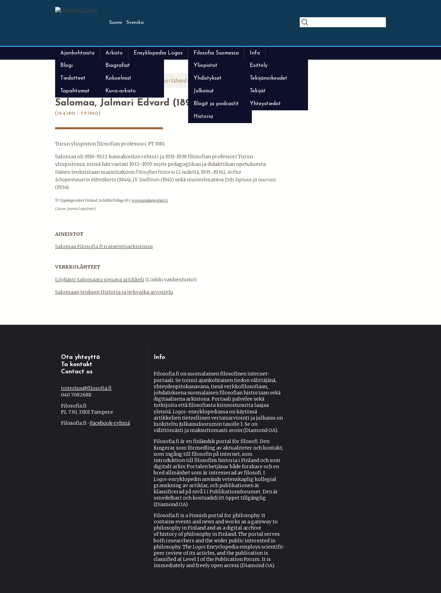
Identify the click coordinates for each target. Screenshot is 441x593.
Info (255, 53)
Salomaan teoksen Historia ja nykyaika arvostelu (114, 292)
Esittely (259, 65)
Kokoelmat (118, 78)
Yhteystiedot (265, 104)
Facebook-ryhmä (110, 423)
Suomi (115, 22)
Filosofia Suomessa (216, 53)
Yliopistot (205, 65)
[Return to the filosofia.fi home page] (76, 10)
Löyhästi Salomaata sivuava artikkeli (99, 280)
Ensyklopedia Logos (158, 53)
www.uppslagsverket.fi (150, 200)
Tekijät (258, 91)
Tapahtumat (75, 91)
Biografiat (117, 65)
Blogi (66, 65)
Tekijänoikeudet (268, 78)
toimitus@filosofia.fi (86, 388)
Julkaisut (204, 91)
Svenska (135, 22)
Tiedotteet (72, 78)
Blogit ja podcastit (216, 104)
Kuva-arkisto (120, 91)
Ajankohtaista (77, 53)
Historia (203, 116)
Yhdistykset (208, 78)
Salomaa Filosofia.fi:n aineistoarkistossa (104, 246)
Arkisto (114, 53)
